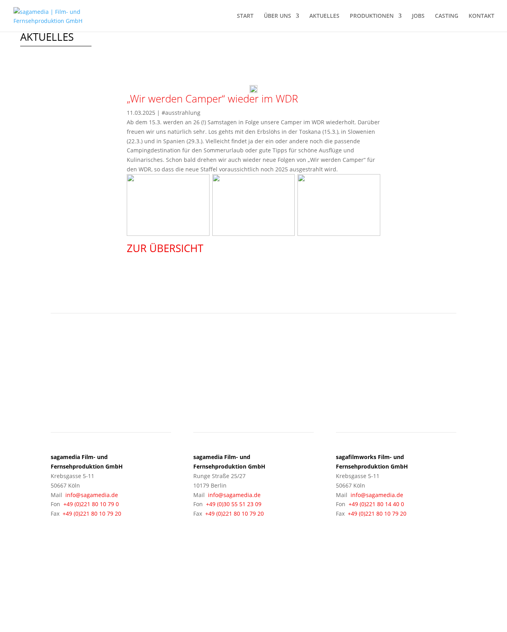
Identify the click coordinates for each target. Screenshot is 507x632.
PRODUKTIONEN (372, 16)
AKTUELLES (324, 16)
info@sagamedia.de (91, 495)
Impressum (352, 584)
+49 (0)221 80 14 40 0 (376, 504)
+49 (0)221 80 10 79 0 (91, 504)
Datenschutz (391, 584)
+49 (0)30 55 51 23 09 (233, 504)
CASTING (446, 16)
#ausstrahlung (181, 112)
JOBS (418, 16)
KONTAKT (481, 16)
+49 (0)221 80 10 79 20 (92, 513)
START (245, 16)
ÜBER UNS (277, 16)
